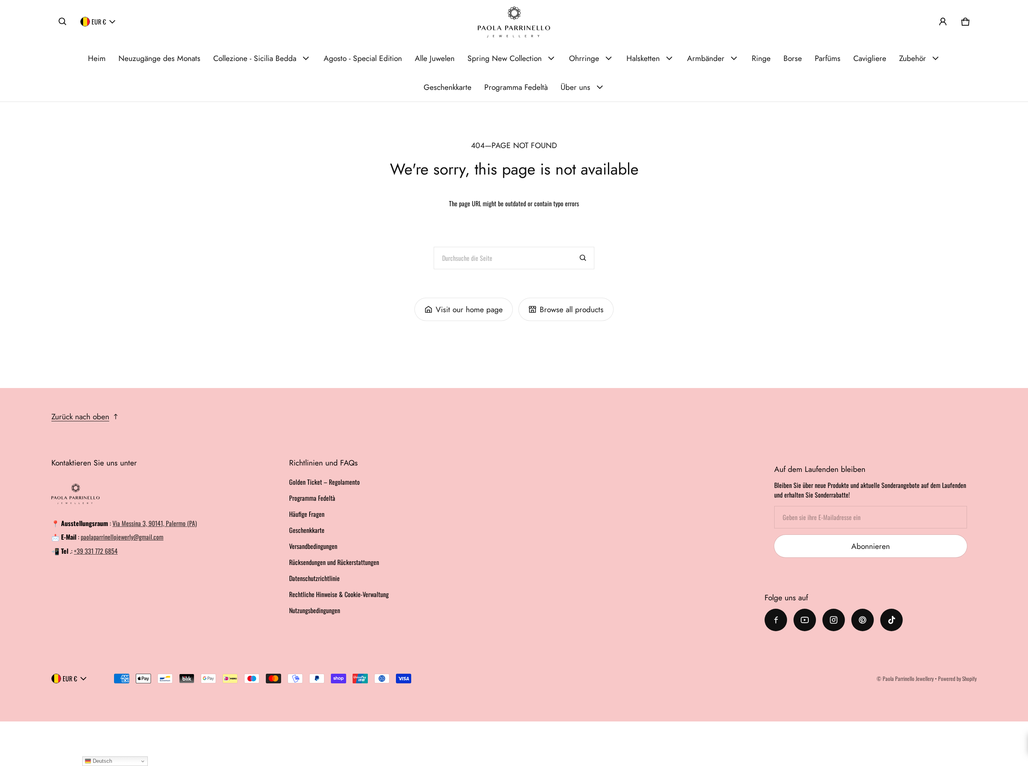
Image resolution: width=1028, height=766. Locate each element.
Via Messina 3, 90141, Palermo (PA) (154, 523)
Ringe (761, 58)
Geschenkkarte (447, 87)
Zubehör (912, 58)
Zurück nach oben (80, 416)
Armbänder (705, 58)
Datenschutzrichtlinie (314, 578)
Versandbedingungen (313, 546)
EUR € (99, 21)
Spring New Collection (504, 58)
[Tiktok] (891, 620)
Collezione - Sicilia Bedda (254, 58)
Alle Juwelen (435, 58)
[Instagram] (833, 620)
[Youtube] (804, 620)
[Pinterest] (862, 620)
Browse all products (572, 309)
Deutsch (101, 761)
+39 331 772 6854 (96, 551)
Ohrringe (584, 58)
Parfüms (827, 58)
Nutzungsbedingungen (314, 610)
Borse (792, 58)
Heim (97, 58)
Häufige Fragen (306, 514)
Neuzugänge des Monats (159, 58)
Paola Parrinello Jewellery (908, 679)
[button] (62, 21)
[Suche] (583, 258)
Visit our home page (469, 309)
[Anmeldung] (943, 21)
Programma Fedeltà (516, 87)
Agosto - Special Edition (363, 58)
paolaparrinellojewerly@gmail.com (122, 537)
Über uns (575, 87)
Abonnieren (870, 546)
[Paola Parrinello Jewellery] (514, 21)
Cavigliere (869, 58)
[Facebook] (776, 620)
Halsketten (643, 58)
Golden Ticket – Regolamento (324, 482)
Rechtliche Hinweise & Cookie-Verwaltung (339, 594)
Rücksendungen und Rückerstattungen (334, 562)
